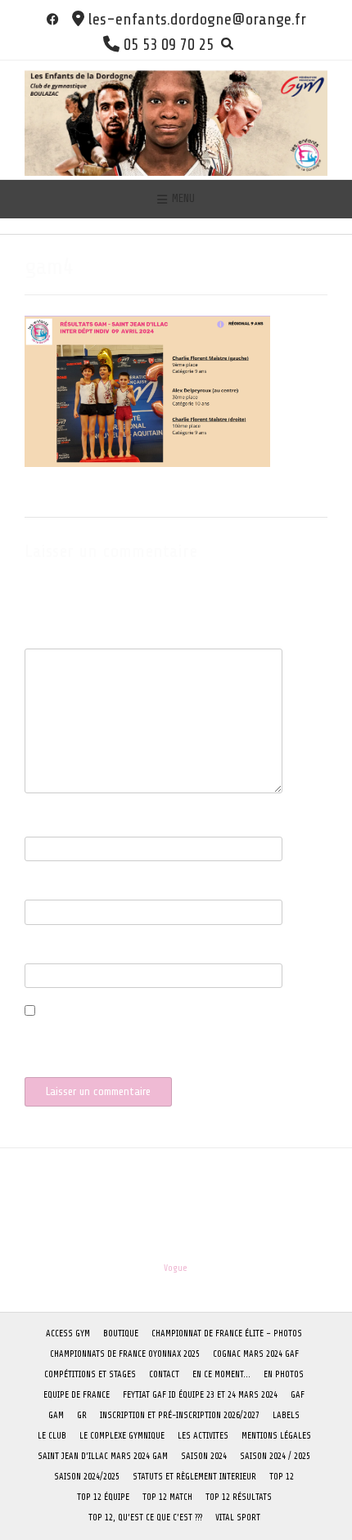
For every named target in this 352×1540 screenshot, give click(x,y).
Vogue (175, 1268)
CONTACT (164, 1374)
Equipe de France (76, 1395)
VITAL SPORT (237, 1517)
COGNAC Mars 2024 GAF (256, 1354)
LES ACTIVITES (203, 1435)
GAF (298, 1395)
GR (82, 1415)
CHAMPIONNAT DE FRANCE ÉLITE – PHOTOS (226, 1333)
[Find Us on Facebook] (53, 19)
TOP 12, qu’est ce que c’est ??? (145, 1517)
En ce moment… (221, 1374)
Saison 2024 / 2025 (275, 1456)
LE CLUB (52, 1435)
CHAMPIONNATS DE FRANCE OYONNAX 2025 (125, 1354)
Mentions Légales (276, 1435)
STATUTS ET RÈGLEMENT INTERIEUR (194, 1476)
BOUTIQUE (120, 1333)
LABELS (286, 1415)
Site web (44, 955)
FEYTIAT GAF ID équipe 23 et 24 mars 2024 (200, 1395)
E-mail (43, 891)
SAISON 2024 (204, 1456)
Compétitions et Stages (90, 1374)
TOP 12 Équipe (103, 1497)
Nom (38, 828)
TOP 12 (281, 1476)
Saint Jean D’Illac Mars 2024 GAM (103, 1456)
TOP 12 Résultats (238, 1497)
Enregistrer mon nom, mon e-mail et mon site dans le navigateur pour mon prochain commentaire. (153, 1043)
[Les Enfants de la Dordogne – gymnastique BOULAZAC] (176, 120)
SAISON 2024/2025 (87, 1476)
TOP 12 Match (167, 1497)
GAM (56, 1415)
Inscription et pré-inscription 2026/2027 (179, 1415)
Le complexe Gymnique (122, 1435)
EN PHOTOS (284, 1374)
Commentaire (57, 640)
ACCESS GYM (68, 1333)
